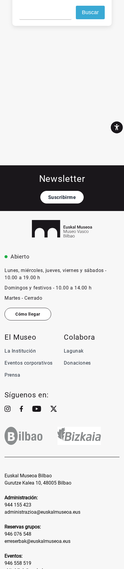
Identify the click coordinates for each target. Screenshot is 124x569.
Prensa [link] (12, 375)
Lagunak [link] (74, 351)
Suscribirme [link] (62, 197)
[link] (117, 127)
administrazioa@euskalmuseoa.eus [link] (42, 512)
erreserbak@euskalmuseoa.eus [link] (37, 541)
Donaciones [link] (77, 363)
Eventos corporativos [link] (29, 363)
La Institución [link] (20, 351)
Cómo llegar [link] (27, 314)
